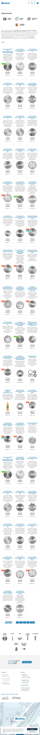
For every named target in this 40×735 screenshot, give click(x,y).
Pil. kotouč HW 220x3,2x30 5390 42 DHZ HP (32, 183)
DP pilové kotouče (21, 19)
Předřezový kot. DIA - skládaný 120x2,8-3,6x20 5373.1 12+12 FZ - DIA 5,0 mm (32, 323)
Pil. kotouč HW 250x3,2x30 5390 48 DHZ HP (20, 592)
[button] (3, 42)
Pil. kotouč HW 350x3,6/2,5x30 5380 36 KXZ (8, 525)
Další (32, 622)
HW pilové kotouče (9, 19)
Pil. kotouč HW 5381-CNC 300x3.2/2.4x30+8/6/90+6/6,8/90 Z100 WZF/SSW (7, 51)
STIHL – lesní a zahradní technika (24, 644)
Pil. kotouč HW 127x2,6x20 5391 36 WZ (8, 216)
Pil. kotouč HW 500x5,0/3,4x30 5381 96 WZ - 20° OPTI (20, 50)
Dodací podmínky (25, 690)
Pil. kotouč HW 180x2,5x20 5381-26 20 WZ (20, 492)
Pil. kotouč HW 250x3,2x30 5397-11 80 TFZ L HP (8, 558)
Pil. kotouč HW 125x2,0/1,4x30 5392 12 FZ (8, 323)
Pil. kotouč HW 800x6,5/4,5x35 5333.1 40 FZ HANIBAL (32, 84)
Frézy (20, 633)
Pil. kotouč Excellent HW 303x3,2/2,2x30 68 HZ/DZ (32, 251)
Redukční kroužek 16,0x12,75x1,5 (32, 356)
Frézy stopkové (28, 634)
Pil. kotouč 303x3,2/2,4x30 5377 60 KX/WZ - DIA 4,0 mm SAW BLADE (20, 323)
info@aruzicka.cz (5, 682)
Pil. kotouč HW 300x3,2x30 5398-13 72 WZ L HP (32, 558)
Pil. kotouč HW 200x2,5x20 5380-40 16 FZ (8, 117)
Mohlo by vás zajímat (26, 687)
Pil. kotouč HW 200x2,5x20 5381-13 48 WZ (8, 492)
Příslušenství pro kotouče (22, 25)
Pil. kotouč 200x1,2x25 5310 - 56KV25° (32, 423)
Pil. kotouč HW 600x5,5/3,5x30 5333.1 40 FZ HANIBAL (32, 492)
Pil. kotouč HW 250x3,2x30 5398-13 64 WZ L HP (8, 183)
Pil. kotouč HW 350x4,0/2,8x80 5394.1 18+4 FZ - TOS (20, 424)
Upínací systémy (16, 644)
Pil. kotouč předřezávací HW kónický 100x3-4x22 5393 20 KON (20, 288)
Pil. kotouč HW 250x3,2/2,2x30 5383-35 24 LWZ (20, 217)
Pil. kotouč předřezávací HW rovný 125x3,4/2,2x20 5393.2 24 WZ (32, 288)
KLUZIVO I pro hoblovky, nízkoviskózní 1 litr (7, 391)
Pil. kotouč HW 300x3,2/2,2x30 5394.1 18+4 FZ (32, 391)
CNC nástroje (35, 633)
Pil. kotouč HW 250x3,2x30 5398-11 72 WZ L (32, 150)
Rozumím (32, 729)
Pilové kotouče (5, 634)
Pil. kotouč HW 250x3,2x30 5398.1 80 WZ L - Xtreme (20, 183)
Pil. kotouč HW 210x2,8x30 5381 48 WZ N (32, 50)
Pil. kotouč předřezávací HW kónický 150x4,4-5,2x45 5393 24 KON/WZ (20, 357)
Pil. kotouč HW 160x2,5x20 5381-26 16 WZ (20, 84)
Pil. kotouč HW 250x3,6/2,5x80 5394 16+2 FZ (20, 391)
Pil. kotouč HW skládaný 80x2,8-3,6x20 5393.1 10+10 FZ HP (7, 288)
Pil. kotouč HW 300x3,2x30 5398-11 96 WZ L (20, 558)
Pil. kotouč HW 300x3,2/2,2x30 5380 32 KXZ (20, 117)
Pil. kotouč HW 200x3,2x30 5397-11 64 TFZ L (8, 150)
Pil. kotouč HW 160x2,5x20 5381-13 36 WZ (8, 84)
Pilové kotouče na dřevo (34, 19)
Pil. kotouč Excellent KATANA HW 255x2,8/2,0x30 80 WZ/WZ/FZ (20, 251)
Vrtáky (12, 633)
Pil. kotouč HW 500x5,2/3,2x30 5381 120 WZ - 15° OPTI (20, 458)
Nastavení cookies (32, 731)
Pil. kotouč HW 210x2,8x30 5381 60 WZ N (32, 458)
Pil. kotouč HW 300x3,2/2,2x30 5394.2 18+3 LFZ (20, 525)
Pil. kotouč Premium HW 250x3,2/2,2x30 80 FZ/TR (32, 217)
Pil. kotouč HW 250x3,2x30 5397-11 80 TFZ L (32, 525)
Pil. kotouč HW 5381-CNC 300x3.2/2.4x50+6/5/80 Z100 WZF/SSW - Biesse (7, 459)
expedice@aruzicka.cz (26, 677)
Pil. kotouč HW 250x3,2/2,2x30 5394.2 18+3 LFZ (32, 117)
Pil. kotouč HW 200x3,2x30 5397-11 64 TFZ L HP (20, 150)
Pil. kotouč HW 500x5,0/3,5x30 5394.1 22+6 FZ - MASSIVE (8, 424)
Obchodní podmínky (26, 689)
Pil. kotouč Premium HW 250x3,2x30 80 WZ (8, 250)
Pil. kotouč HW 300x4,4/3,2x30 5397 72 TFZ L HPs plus (8, 357)
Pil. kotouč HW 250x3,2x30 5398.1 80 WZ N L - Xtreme (7, 592)
